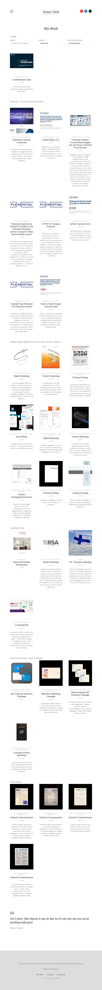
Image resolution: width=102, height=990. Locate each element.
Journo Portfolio (54, 978)
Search (12, 40)
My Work (40, 974)
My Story (50, 974)
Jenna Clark (51, 12)
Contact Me (61, 974)
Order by (42, 40)
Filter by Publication (74, 40)
